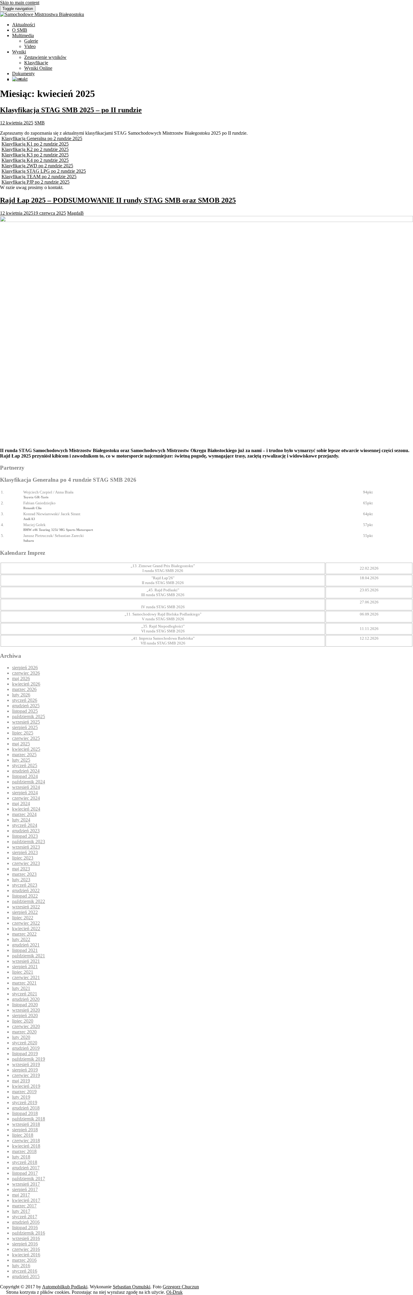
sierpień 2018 (25, 1129)
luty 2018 (21, 1156)
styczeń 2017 (24, 1216)
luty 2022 (21, 939)
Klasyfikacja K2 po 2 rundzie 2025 (35, 149)
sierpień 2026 (25, 667)
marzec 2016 (24, 1260)
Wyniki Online (38, 68)
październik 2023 (28, 841)
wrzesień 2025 (26, 722)
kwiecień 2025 (26, 749)
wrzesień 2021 (26, 961)
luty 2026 (21, 694)
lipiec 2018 (22, 1135)
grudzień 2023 (26, 830)
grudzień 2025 (26, 705)
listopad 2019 (25, 1053)
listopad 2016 (25, 1227)
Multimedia (23, 35)
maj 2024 (21, 803)
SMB (39, 122)
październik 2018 (28, 1118)
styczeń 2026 (24, 700)
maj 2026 (21, 678)
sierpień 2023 (25, 852)
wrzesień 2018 (26, 1124)
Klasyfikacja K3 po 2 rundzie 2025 (35, 154)
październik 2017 (28, 1178)
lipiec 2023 (22, 857)
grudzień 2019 (26, 1048)
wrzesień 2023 (26, 847)
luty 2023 (21, 879)
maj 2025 (21, 743)
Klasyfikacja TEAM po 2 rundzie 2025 (39, 176)
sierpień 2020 (25, 1015)
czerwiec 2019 (26, 1075)
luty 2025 (21, 760)
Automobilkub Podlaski (64, 1286)
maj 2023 (21, 868)
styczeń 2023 (24, 885)
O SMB (19, 30)
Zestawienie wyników (45, 57)
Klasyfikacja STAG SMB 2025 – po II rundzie (71, 110)
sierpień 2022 (25, 912)
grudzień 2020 (26, 999)
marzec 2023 (24, 874)
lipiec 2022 (22, 917)
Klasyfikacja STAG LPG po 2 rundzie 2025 (44, 171)
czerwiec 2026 (26, 673)
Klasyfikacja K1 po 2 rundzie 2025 (35, 143)
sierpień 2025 (25, 727)
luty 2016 (21, 1265)
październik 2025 (28, 716)
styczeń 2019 (24, 1102)
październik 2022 (28, 901)
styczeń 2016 (24, 1271)
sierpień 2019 (25, 1069)
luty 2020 (21, 1037)
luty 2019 (21, 1097)
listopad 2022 (25, 895)
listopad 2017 (25, 1173)
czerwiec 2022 (26, 923)
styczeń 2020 (24, 1042)
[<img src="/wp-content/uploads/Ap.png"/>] (14, 79)
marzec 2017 (24, 1205)
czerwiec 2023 (26, 863)
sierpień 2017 (25, 1189)
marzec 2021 (24, 982)
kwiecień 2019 (26, 1086)
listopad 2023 (25, 836)
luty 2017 (21, 1211)
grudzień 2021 (26, 944)
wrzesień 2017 (26, 1184)
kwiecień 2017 (26, 1200)
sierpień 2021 (25, 966)
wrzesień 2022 (26, 906)
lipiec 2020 (22, 1020)
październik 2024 (28, 781)
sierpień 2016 (25, 1243)
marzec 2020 (24, 1031)
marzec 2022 (24, 934)
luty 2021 (21, 988)
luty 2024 (21, 819)
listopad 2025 (25, 711)
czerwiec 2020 (26, 1026)
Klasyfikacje (36, 62)
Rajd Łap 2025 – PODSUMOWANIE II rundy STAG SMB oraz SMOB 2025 (118, 200)
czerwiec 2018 (26, 1140)
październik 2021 (28, 955)
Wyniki (19, 51)
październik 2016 (28, 1233)
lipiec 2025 (22, 732)
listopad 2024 (25, 776)
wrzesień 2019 (26, 1064)
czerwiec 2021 (26, 977)
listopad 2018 (25, 1113)
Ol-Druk (174, 1292)
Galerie (31, 40)
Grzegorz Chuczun (181, 1286)
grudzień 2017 (26, 1167)
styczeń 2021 (24, 993)
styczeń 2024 (24, 825)
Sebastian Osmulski (131, 1286)
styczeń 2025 (24, 765)
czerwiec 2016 (26, 1249)
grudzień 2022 (26, 890)
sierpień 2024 (25, 792)
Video (30, 46)
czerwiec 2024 (26, 798)
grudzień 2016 (26, 1222)
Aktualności (23, 24)
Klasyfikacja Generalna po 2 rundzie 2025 (42, 138)
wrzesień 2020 (26, 1010)
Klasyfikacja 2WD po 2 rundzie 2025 (37, 165)
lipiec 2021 (22, 972)
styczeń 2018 (24, 1162)
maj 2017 (21, 1194)
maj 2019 (21, 1080)
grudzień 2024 (26, 770)
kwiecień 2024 (26, 808)
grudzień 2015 (26, 1276)
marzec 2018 (24, 1151)
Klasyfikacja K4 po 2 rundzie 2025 (35, 160)
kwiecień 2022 (26, 928)
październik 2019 (28, 1059)
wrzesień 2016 (26, 1238)
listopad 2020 (25, 1004)
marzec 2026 (24, 689)
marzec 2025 (24, 754)
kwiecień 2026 (26, 683)
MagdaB (75, 213)
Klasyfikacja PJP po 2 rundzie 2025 (36, 182)
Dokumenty (23, 73)
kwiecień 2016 (26, 1254)
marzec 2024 (24, 814)
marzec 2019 (24, 1091)
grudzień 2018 (26, 1107)
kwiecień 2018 (26, 1146)
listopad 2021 (25, 950)
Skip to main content (19, 2)
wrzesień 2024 (26, 787)
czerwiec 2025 (26, 738)
